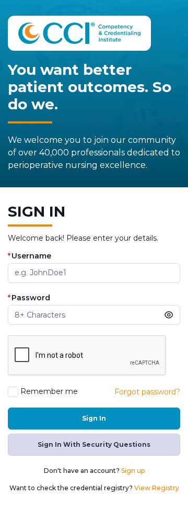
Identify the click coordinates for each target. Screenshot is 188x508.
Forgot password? (147, 392)
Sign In (94, 418)
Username (29, 256)
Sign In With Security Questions (94, 444)
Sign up (133, 471)
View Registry (156, 488)
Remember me (49, 391)
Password (29, 297)
